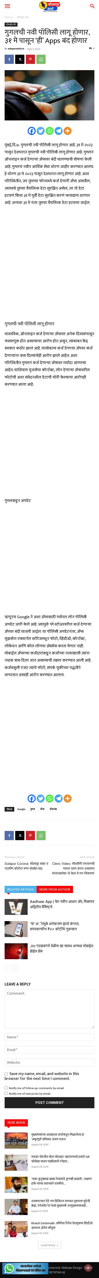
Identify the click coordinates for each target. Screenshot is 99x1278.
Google (21, 809)
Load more (48, 1245)
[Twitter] (41, 131)
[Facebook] (9, 59)
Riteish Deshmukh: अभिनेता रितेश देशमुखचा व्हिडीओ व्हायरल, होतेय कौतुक (62, 1225)
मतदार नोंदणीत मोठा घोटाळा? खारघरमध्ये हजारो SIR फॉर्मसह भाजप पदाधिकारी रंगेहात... (60, 1159)
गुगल (32, 809)
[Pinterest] (30, 59)
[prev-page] (7, 968)
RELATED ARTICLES (20, 889)
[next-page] (15, 968)
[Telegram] (59, 131)
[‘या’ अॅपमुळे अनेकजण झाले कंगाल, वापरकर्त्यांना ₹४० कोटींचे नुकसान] (16, 929)
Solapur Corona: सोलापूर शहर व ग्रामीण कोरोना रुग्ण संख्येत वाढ (26, 866)
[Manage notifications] (88, 1268)
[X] (19, 59)
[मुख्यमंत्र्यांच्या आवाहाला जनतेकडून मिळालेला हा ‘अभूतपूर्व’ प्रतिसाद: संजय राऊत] (16, 1140)
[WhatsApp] (41, 59)
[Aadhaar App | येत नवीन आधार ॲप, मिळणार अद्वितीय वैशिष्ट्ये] (16, 907)
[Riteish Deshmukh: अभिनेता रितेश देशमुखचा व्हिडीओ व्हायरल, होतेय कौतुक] (16, 1229)
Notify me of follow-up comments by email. (36, 1088)
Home (9, 17)
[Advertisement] (49, 264)
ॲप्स (42, 809)
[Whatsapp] (50, 131)
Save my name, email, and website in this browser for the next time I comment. (42, 1076)
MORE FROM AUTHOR (54, 889)
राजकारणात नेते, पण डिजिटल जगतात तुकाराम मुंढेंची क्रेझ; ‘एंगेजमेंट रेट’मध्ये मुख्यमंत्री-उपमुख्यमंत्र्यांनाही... (60, 1203)
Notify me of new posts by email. (30, 1093)
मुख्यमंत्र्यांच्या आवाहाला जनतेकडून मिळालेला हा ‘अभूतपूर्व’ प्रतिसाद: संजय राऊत (57, 1137)
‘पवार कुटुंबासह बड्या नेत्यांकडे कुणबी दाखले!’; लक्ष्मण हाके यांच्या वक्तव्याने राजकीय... (61, 1181)
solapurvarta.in (16, 49)
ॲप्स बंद (53, 809)
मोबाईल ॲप (23, 17)
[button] (7, 6)
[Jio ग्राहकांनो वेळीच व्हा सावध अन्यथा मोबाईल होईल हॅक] (16, 951)
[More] (68, 131)
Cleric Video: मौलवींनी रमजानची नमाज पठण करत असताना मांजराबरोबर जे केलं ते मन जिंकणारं (73, 868)
